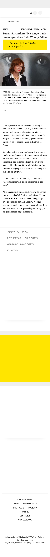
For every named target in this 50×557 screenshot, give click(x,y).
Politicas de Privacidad (25, 508)
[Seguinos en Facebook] (21, 546)
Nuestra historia (25, 500)
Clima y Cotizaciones (26, 12)
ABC (7, 12)
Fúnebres (25, 512)
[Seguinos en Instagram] (30, 546)
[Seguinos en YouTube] (27, 546)
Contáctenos (25, 520)
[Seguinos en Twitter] (24, 546)
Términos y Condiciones (25, 504)
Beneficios (25, 516)
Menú (46, 12)
